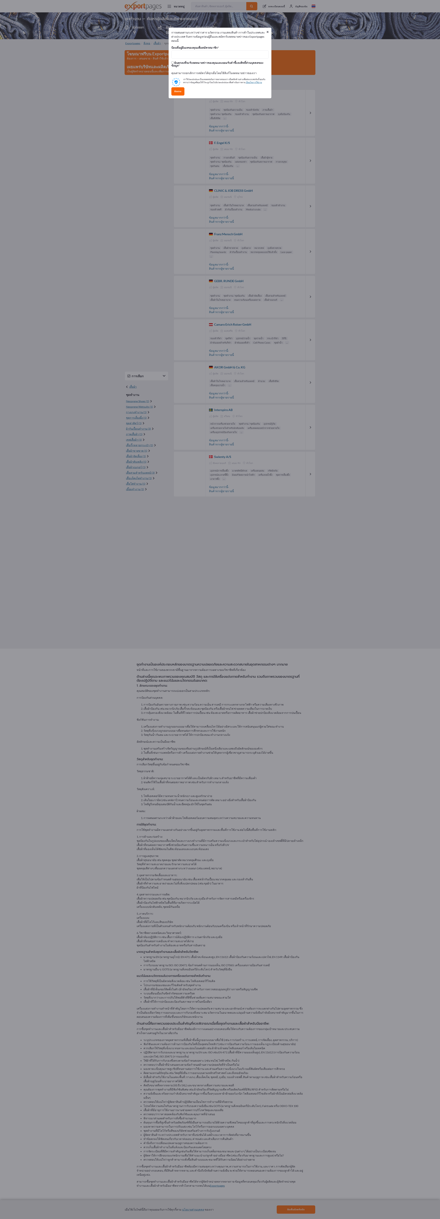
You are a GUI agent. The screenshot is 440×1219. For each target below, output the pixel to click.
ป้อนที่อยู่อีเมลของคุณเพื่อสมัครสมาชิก (194, 47)
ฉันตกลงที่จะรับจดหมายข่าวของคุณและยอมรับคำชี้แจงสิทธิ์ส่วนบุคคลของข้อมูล (217, 64)
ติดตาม (178, 91)
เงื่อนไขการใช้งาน (254, 82)
